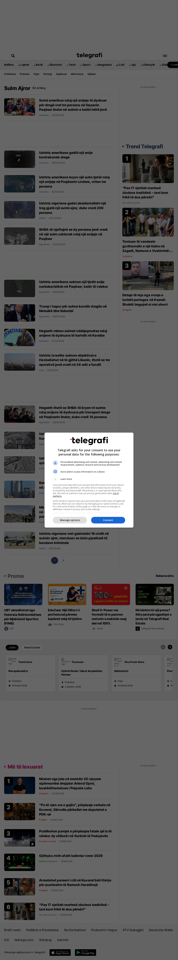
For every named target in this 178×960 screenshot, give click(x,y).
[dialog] (89, 480)
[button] (89, 479)
